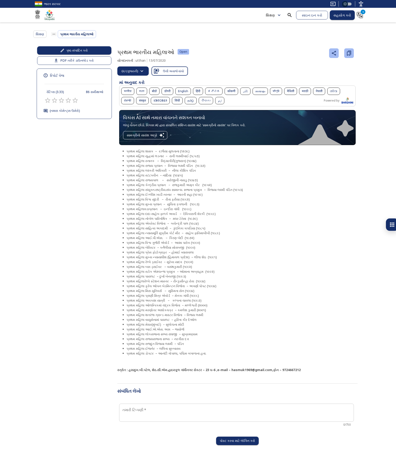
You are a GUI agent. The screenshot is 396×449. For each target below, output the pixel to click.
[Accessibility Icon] (361, 4)
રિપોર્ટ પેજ (57, 75)
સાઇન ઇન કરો (312, 15)
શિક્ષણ (270, 15)
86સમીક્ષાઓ (94, 92)
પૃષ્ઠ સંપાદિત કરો (77, 50)
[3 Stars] (61, 100)
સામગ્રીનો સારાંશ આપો (142, 135)
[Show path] (54, 34)
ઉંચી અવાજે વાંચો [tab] (173, 71)
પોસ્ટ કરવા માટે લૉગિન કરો (237, 440)
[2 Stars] (54, 100)
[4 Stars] (68, 100)
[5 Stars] (75, 100)
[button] (127, 91)
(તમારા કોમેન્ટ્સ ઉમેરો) (65, 110)
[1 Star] (47, 100)
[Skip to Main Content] (333, 4)
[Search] (289, 15)
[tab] (133, 71)
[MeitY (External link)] (37, 15)
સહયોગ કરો (342, 15)
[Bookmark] (349, 53)
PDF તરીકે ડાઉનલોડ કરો (77, 60)
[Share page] (333, 53)
